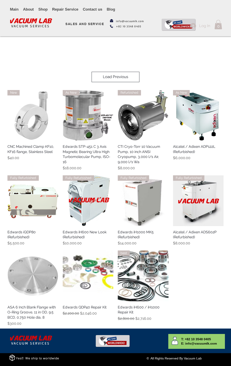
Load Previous (115, 76)
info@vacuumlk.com (130, 21)
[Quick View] (32, 275)
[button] (218, 24)
